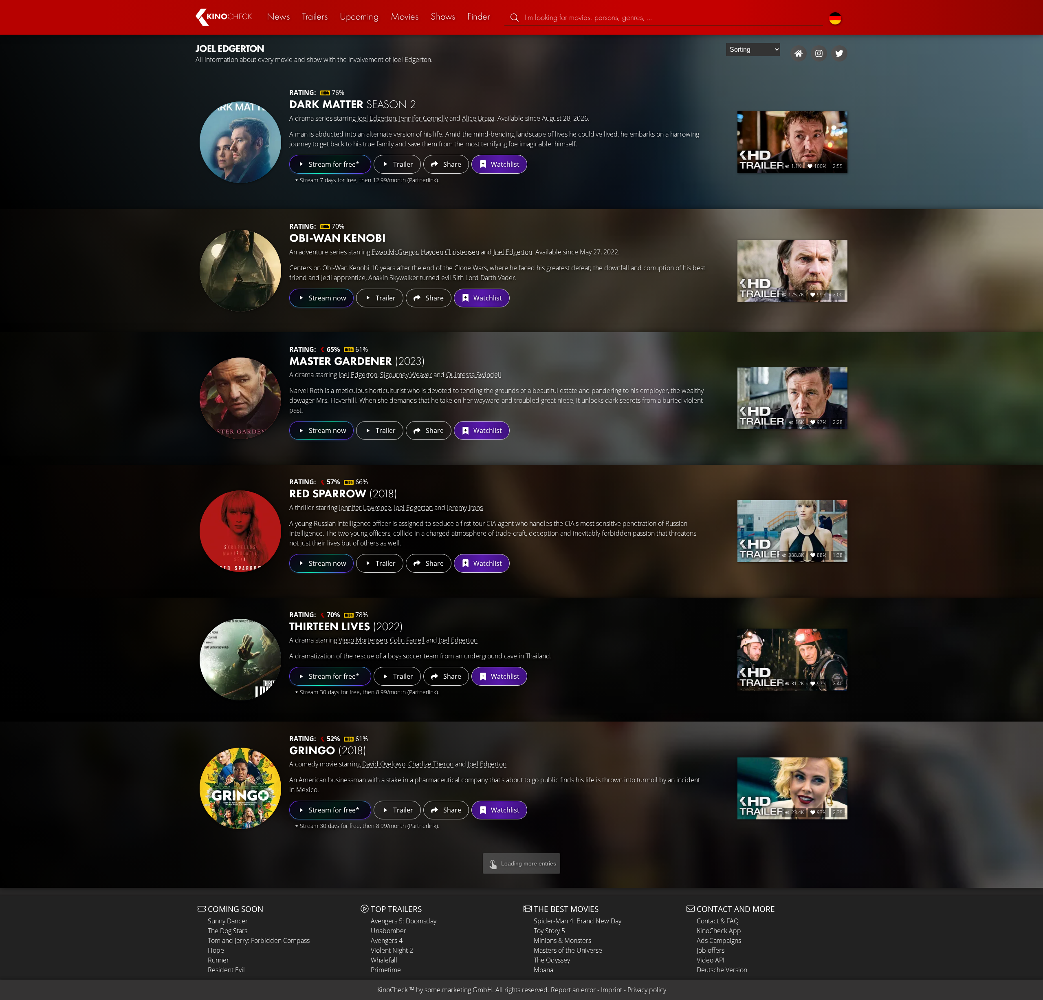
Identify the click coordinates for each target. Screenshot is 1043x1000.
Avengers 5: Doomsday (403, 921)
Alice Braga (478, 118)
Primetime (386, 970)
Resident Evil (226, 970)
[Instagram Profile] (819, 53)
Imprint (611, 989)
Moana (543, 970)
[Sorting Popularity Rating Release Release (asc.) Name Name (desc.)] (753, 49)
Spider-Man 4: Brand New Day (577, 921)
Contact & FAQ (718, 921)
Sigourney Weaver (406, 374)
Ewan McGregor (395, 251)
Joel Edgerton (376, 118)
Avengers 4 (387, 940)
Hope (216, 950)
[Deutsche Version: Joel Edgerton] (835, 17)
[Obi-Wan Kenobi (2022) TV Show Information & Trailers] (240, 270)
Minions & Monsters (562, 940)
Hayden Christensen (450, 251)
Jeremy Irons (465, 507)
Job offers (710, 950)
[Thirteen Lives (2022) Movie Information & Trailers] (240, 659)
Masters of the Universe (568, 950)
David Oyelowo (383, 763)
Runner (218, 960)
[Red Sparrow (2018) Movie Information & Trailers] (240, 531)
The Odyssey (552, 960)
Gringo (327, 750)
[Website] (798, 53)
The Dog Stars (227, 931)
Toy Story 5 (549, 931)
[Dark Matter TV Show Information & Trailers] (240, 142)
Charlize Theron (430, 763)
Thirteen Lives (346, 626)
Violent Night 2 (392, 950)
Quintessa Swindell (473, 374)
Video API (710, 960)
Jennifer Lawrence (365, 507)
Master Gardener (357, 361)
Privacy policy (646, 989)
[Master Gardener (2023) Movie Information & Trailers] (240, 398)
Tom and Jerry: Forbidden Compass (259, 940)
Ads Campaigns (719, 940)
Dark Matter (352, 104)
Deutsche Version (722, 970)
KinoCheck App (719, 931)
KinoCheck (392, 989)
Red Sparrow (343, 493)
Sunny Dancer (228, 921)
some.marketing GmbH (458, 989)
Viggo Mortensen (363, 640)
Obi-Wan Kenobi (337, 238)
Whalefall (384, 960)
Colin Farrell (407, 640)
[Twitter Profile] (839, 53)
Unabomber (388, 931)
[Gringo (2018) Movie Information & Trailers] (240, 788)
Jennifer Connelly (423, 118)
